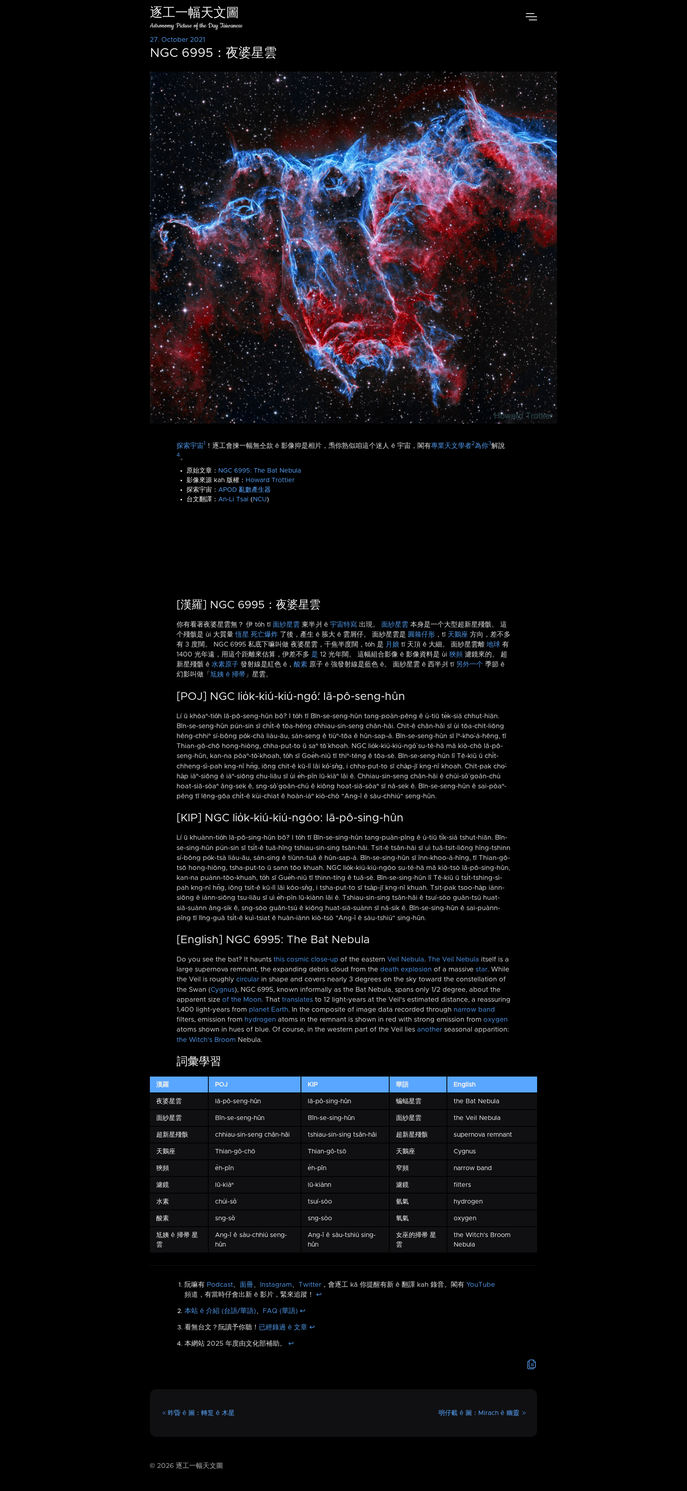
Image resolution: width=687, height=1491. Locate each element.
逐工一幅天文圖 (194, 14)
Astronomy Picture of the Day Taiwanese (196, 25)
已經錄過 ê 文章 (283, 1327)
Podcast (220, 1285)
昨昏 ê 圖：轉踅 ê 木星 (201, 1413)
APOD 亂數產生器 (244, 490)
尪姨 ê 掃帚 (227, 674)
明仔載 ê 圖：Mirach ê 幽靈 (479, 1413)
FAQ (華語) (280, 1311)
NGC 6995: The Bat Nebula (259, 470)
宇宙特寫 (343, 624)
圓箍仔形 (421, 634)
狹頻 (456, 654)
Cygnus (223, 990)
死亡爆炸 (264, 634)
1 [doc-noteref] (205, 443)
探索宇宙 (190, 446)
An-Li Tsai (233, 499)
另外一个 (469, 664)
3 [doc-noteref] (489, 443)
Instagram (276, 1285)
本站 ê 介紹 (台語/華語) (220, 1311)
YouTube (480, 1285)
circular (247, 979)
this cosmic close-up (306, 959)
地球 (493, 644)
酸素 (300, 664)
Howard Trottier (270, 480)
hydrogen (260, 1019)
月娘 (392, 644)
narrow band (474, 1009)
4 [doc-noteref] (178, 455)
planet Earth (268, 1009)
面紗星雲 (286, 624)
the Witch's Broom (206, 1040)
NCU (260, 499)
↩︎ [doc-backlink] (319, 1295)
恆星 (242, 634)
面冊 (246, 1285)
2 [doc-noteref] (473, 443)
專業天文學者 (451, 446)
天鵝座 (458, 634)
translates (297, 1000)
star (481, 969)
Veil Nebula (405, 959)
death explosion (406, 969)
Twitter (310, 1285)
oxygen (495, 1019)
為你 (481, 446)
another (429, 1029)
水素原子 (225, 664)
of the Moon (242, 1000)
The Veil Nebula (453, 959)
